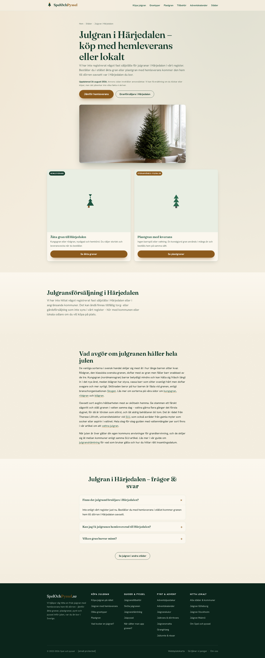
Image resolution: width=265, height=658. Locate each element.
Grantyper (155, 5)
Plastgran (168, 5)
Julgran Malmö (197, 617)
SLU (128, 416)
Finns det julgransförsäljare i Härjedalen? (111, 499)
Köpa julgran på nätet (102, 600)
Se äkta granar (89, 254)
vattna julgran (110, 426)
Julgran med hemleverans (104, 606)
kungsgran (170, 391)
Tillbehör (181, 5)
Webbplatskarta (176, 651)
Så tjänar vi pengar (197, 651)
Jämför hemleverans (96, 94)
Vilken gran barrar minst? (100, 538)
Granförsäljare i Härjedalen (134, 94)
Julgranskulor (164, 611)
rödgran (84, 395)
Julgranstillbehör (132, 600)
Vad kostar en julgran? (102, 623)
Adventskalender (198, 5)
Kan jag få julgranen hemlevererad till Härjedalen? (117, 526)
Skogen (111, 391)
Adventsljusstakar (166, 600)
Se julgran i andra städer (132, 555)
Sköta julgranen (132, 606)
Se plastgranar (176, 254)
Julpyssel (129, 617)
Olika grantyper (99, 611)
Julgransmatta (164, 623)
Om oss (214, 651)
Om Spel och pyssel (200, 623)
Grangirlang (163, 629)
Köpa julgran (139, 5)
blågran (99, 395)
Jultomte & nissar (166, 635)
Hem (81, 23)
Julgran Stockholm (199, 611)
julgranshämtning (89, 442)
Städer (214, 5)
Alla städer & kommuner (202, 600)
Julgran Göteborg (199, 606)
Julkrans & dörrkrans (168, 617)
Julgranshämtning (133, 611)
